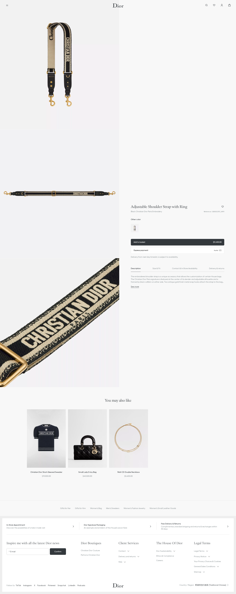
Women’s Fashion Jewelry (134, 508)
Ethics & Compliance (165, 556)
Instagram (27, 585)
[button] (59, 64)
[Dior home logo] (118, 5)
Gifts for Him (80, 508)
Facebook (41, 585)
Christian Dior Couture (90, 550)
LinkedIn (71, 585)
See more (135, 286)
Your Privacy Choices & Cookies (207, 561)
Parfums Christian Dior (90, 555)
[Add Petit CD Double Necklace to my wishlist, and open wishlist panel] (147, 415)
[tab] (136, 268)
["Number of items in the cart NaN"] (229, 5)
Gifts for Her (65, 508)
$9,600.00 (178, 242)
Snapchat (62, 585)
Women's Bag (96, 508)
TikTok (18, 585)
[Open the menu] (7, 5)
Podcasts (81, 585)
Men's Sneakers (112, 508)
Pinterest (51, 585)
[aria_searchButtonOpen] (206, 5)
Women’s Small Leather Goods (163, 508)
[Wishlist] (214, 5)
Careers (159, 560)
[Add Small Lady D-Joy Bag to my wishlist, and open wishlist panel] (106, 415)
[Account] (221, 5)
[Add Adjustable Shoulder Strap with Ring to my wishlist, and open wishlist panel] (222, 206)
